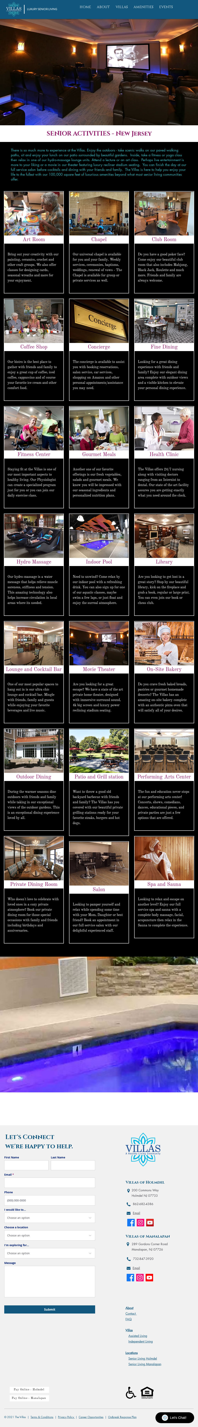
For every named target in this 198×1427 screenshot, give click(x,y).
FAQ (128, 1319)
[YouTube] (150, 1222)
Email (8, 1174)
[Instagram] (140, 1222)
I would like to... (15, 1209)
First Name (11, 1157)
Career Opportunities (91, 1417)
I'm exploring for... (16, 1245)
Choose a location (16, 1227)
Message (10, 1263)
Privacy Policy (66, 1417)
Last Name (58, 1157)
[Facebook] (131, 1222)
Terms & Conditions (42, 1417)
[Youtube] (149, 1277)
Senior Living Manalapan (144, 1364)
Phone (8, 1192)
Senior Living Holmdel (142, 1359)
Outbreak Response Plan (122, 1417)
